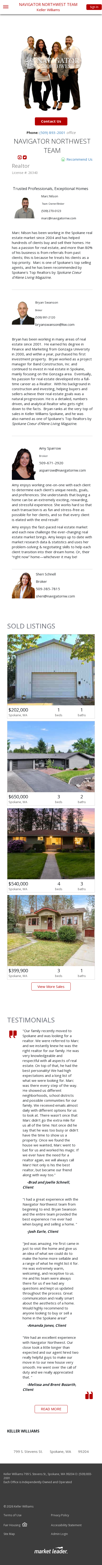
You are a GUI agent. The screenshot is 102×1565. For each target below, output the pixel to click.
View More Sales (51, 986)
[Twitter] (25, 158)
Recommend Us (79, 159)
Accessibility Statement (66, 1525)
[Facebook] (20, 158)
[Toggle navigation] (5, 7)
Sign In (94, 7)
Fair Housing (12, 1525)
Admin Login (59, 1534)
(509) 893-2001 (52, 132)
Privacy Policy (60, 1515)
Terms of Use (13, 1515)
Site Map (9, 1534)
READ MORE (51, 1408)
